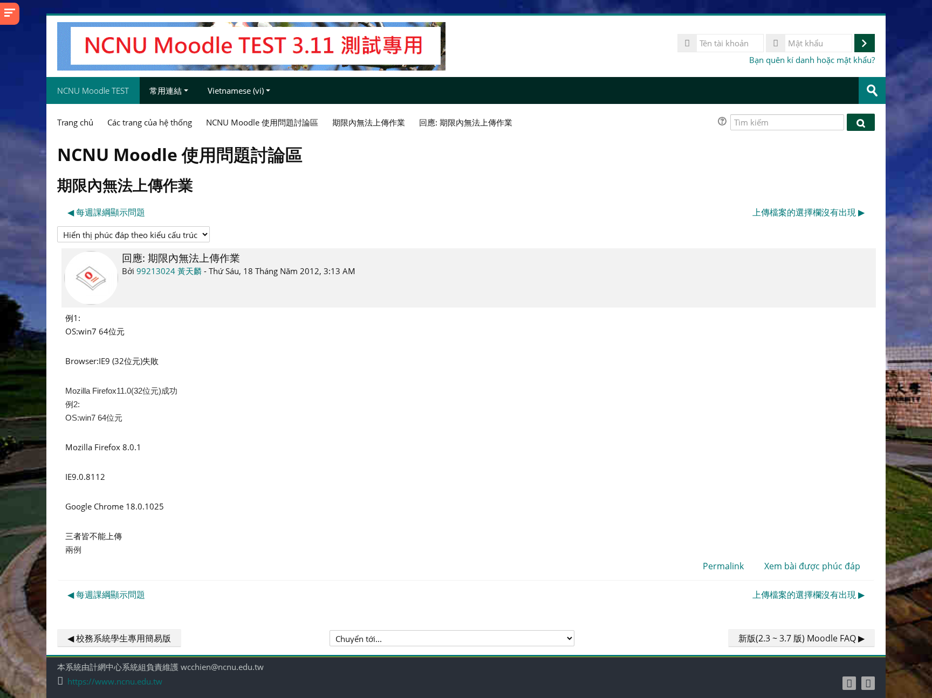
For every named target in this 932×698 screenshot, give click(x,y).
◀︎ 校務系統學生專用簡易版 (119, 638)
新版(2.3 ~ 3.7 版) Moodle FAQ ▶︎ (801, 638)
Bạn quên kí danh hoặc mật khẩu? (812, 59)
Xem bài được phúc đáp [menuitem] (812, 566)
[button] (723, 122)
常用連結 (165, 90)
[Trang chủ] (251, 45)
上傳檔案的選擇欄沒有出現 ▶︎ (808, 212)
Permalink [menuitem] (723, 566)
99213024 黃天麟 (169, 271)
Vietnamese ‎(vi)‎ (236, 90)
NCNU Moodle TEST (93, 90)
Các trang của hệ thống (149, 122)
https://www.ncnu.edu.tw (114, 682)
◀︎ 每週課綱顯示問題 (106, 212)
